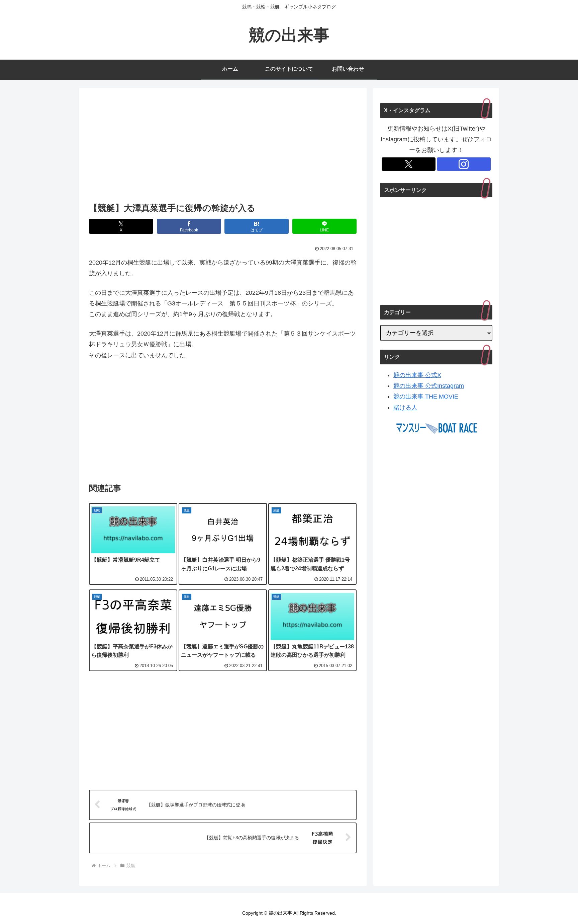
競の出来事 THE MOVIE (425, 396)
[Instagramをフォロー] (464, 164)
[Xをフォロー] (409, 164)
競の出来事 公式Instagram (428, 385)
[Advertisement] (223, 147)
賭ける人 (405, 407)
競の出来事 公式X (417, 375)
